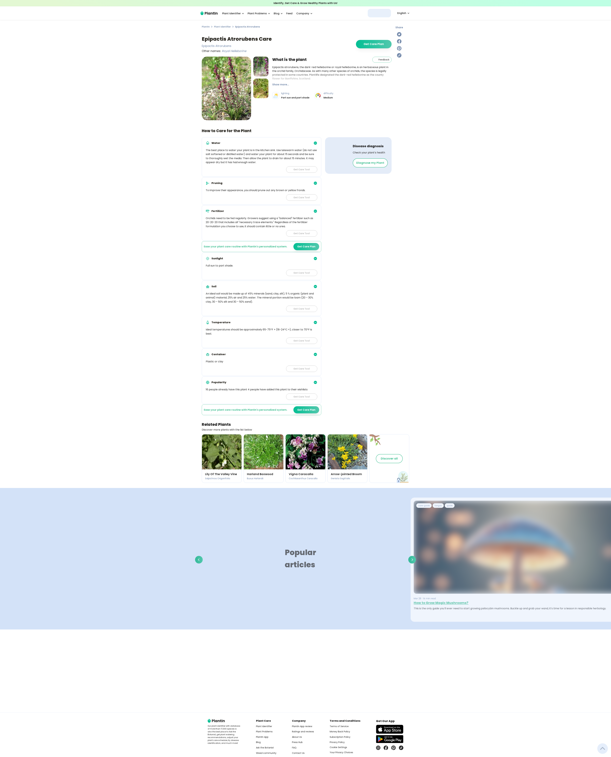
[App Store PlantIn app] (389, 729)
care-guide (424, 505)
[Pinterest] (399, 48)
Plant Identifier (222, 26)
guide (450, 505)
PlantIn (206, 26)
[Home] (209, 13)
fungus (438, 505)
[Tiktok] (401, 748)
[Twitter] (399, 34)
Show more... (280, 84)
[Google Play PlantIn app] (389, 739)
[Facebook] (399, 41)
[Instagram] (378, 748)
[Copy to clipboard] (399, 55)
